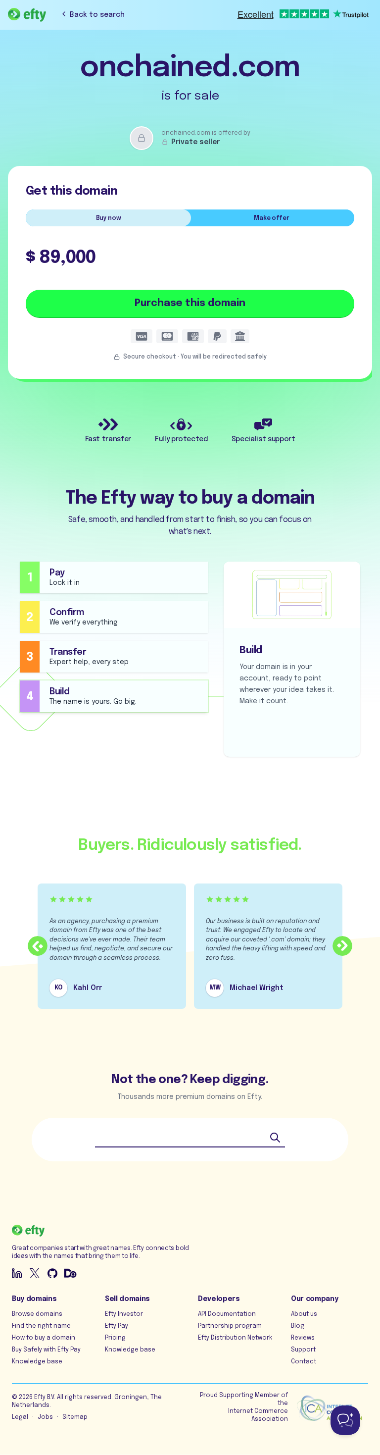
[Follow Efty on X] (35, 1273)
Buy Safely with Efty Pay (46, 1350)
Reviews (303, 1338)
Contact (303, 1362)
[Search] (275, 1137)
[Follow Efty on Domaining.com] (70, 1273)
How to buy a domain (43, 1338)
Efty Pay (116, 1326)
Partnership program (230, 1326)
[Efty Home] (27, 15)
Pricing (115, 1338)
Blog (297, 1326)
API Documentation (227, 1314)
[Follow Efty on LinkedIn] (17, 1273)
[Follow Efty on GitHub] (52, 1273)
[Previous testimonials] (38, 946)
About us (304, 1314)
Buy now (108, 218)
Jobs (45, 1417)
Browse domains (37, 1314)
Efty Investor (124, 1314)
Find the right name (41, 1326)
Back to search (97, 14)
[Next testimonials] (342, 946)
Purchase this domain (190, 303)
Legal (20, 1417)
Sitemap (75, 1417)
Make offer (271, 218)
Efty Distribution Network (235, 1338)
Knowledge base (37, 1362)
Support (303, 1350)
